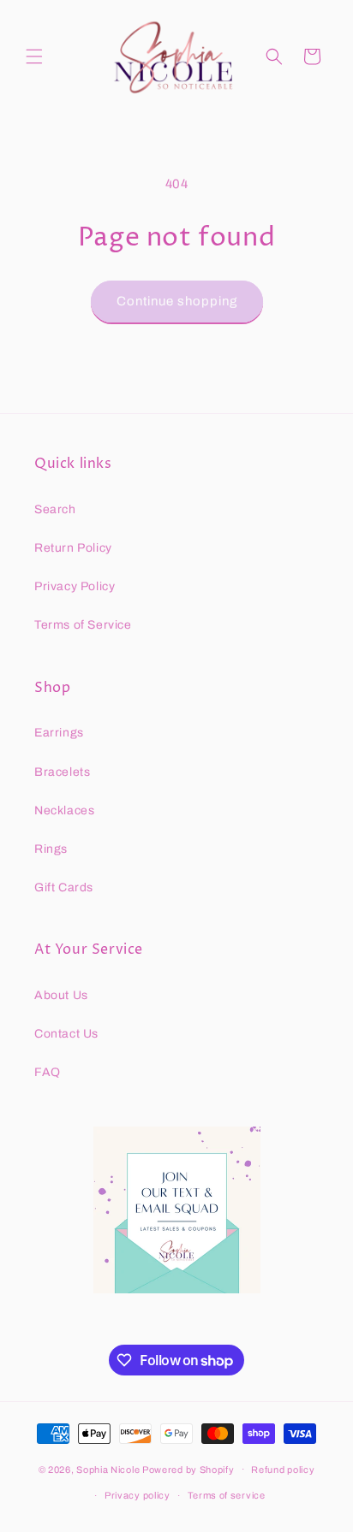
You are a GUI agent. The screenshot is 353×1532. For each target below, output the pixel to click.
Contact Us (66, 1033)
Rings (51, 849)
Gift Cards (63, 887)
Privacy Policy (74, 586)
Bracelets (62, 772)
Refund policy (282, 1469)
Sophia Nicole (109, 1469)
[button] (34, 56)
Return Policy (73, 547)
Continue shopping (177, 301)
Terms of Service (83, 624)
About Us (61, 995)
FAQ (47, 1072)
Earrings (59, 732)
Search (55, 509)
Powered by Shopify (188, 1469)
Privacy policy (138, 1495)
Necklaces (64, 810)
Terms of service (227, 1495)
